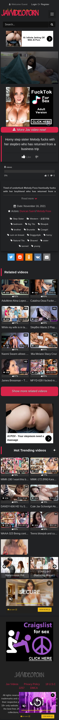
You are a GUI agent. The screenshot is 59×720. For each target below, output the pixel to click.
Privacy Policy (32, 684)
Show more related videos (29, 391)
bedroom (17, 224)
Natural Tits (19, 240)
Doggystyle (35, 235)
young (37, 246)
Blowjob (44, 224)
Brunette (31, 229)
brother (17, 229)
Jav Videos (12, 684)
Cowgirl (44, 229)
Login (34, 4)
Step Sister (18, 218)
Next (54, 566)
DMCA (34, 688)
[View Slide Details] (15, 567)
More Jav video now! (31, 129)
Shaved (34, 240)
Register (45, 4)
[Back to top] (49, 710)
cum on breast (17, 235)
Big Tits (31, 224)
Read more (27, 198)
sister (45, 240)
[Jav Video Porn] (27, 13)
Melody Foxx (44, 211)
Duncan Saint (27, 211)
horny (49, 235)
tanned (25, 246)
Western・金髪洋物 (39, 218)
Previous (4, 566)
